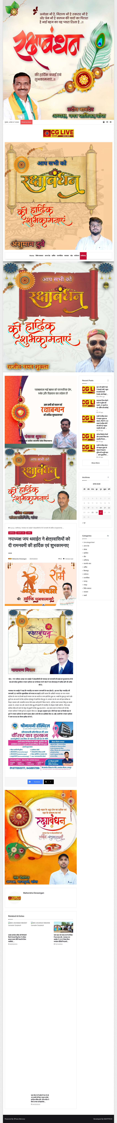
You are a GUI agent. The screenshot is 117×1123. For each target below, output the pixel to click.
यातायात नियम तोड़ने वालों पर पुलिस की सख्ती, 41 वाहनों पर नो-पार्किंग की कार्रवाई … (102, 405)
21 (105, 508)
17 (88, 508)
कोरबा (85, 549)
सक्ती (85, 595)
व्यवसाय (66, 256)
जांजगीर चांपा (20, 533)
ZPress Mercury (19, 1119)
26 (97, 512)
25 (92, 512)
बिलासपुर (86, 571)
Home (31, 256)
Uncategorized (89, 542)
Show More (96, 463)
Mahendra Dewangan (19, 559)
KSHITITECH (108, 1119)
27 (101, 512)
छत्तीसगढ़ (83, 256)
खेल (71, 256)
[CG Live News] (58, 133)
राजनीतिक (60, 256)
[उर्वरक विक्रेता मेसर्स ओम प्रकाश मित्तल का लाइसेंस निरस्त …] (88, 437)
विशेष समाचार (39, 256)
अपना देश (47, 256)
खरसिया (86, 553)
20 (101, 508)
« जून (83, 523)
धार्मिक (53, 256)
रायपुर (85, 585)
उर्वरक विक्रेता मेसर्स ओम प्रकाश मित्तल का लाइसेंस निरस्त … (102, 436)
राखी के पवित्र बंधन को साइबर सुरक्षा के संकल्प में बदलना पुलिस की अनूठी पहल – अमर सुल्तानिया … (102, 450)
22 (109, 508)
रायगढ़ (85, 581)
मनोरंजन (76, 256)
